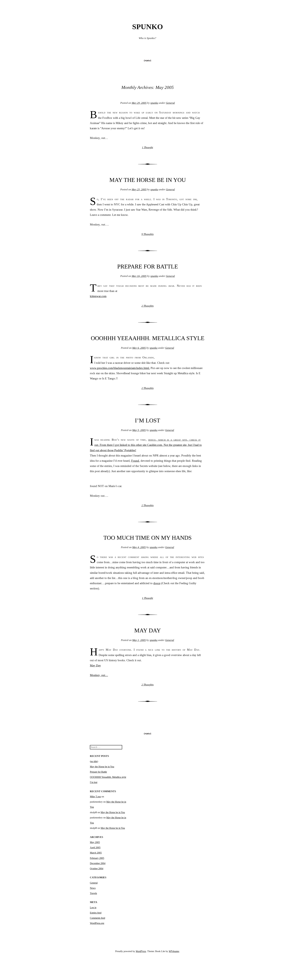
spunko (154, 102)
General (170, 102)
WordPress (141, 951)
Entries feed (95, 912)
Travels (93, 893)
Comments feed (97, 918)
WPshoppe (174, 951)
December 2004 (97, 863)
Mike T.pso (95, 796)
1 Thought (147, 147)
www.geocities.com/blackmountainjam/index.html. (120, 368)
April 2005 (95, 847)
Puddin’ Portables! (125, 450)
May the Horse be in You (147, 180)
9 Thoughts (148, 234)
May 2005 (95, 842)
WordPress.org (97, 923)
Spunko (147, 27)
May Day (147, 630)
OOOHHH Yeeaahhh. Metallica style (147, 338)
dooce (152, 439)
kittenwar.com (98, 296)
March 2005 (96, 852)
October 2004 (96, 868)
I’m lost (147, 420)
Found (135, 460)
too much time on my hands (147, 537)
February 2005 (97, 858)
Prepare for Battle (147, 266)
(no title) (94, 761)
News (93, 888)
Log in (93, 907)
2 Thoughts (148, 305)
